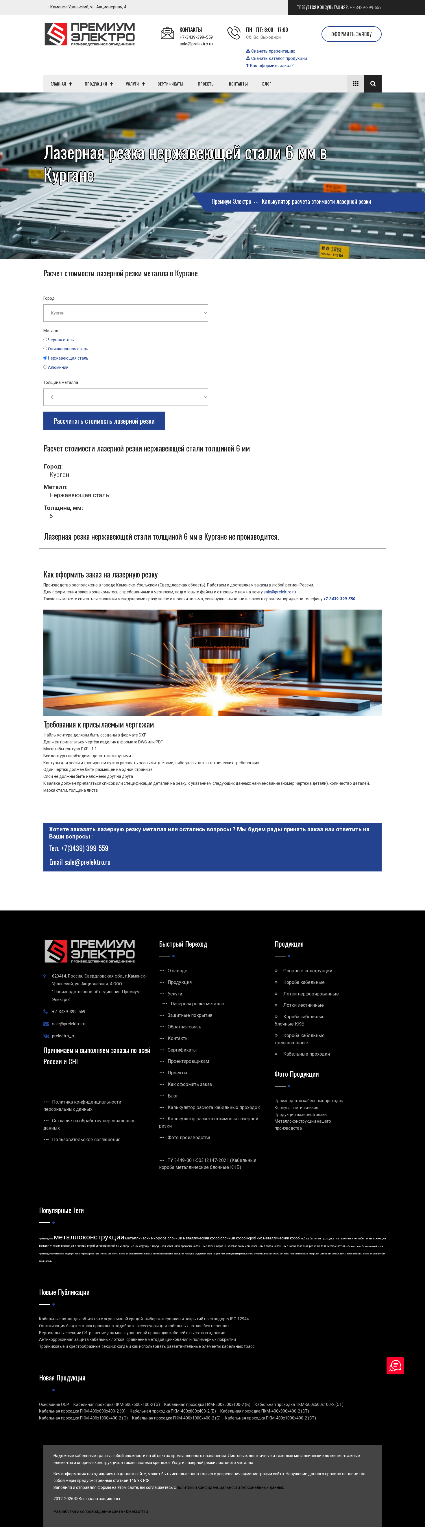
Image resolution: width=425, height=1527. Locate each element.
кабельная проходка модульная (190, 1253)
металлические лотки (331, 1246)
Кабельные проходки (306, 1054)
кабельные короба (355, 1246)
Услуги (175, 994)
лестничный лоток (374, 1246)
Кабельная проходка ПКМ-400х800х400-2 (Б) (173, 1411)
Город (49, 298)
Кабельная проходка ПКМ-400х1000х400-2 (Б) (176, 1418)
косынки (211, 1253)
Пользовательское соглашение (86, 1139)
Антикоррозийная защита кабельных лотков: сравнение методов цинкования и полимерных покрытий (137, 1339)
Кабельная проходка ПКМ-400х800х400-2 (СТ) (264, 1411)
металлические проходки (56, 1245)
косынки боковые (299, 1253)
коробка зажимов (239, 1246)
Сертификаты (182, 1050)
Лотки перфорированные (311, 994)
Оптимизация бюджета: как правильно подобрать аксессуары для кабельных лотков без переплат (134, 1326)
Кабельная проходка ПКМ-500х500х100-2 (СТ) (299, 1404)
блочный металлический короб (193, 1238)
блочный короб (232, 1238)
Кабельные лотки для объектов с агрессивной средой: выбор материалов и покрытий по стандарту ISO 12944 (144, 1319)
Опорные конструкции (307, 970)
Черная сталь (61, 340)
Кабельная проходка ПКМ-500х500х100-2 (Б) (207, 1404)
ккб (302, 1238)
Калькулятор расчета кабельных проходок (214, 1107)
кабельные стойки (109, 1253)
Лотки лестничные (303, 1005)
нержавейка (166, 1253)
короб (219, 1246)
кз (225, 1246)
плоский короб (85, 1245)
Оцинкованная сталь (68, 349)
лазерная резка (306, 1246)
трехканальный (354, 1253)
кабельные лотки (204, 1246)
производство (46, 1238)
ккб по (156, 1253)
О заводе (177, 970)
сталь (250, 1253)
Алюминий (58, 367)
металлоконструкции (89, 1237)
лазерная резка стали (374, 1253)
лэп (317, 1253)
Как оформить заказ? (271, 65)
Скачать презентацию (272, 51)
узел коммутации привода (234, 1253)
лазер (312, 1253)
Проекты (177, 1073)
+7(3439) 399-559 (84, 848)
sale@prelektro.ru (196, 44)
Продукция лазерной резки (301, 1114)
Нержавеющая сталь (68, 358)
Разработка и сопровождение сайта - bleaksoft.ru (100, 1511)
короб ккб (254, 1238)
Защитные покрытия (190, 1015)
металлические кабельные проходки (360, 1238)
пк (329, 1253)
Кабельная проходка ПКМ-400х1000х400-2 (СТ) (270, 1418)
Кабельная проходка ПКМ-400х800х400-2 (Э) (82, 1411)
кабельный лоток (262, 1246)
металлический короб (281, 1238)
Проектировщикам (188, 1061)
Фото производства (189, 1137)
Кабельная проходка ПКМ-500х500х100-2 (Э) (116, 1404)
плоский (148, 1253)
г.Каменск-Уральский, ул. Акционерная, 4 (87, 7)
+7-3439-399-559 (366, 7)
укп (218, 1253)
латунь (342, 1253)
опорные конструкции (137, 1246)
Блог (173, 1096)
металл (335, 1253)
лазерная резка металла (131, 1253)
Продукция (180, 982)
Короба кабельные (304, 982)
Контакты (178, 1038)
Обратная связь (184, 1027)
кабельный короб (285, 1246)
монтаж (324, 1253)
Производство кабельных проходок (309, 1100)
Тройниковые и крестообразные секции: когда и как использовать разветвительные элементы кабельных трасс (146, 1346)
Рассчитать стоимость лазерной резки (104, 420)
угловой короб (105, 1245)
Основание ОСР (54, 1404)
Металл (50, 330)
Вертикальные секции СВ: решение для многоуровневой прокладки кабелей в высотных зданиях (132, 1332)
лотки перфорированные (87, 1253)
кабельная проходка (320, 1238)
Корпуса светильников (296, 1107)
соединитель (45, 1261)
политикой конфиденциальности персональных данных (230, 1487)
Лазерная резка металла (197, 1003)
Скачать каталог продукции (278, 58)
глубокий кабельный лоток (276, 1253)
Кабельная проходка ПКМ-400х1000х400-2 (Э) (83, 1418)
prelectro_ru (63, 1036)
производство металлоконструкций (56, 1253)
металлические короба (146, 1238)
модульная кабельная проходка (172, 1246)
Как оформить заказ (190, 1084)
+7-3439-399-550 (339, 599)
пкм (119, 1245)
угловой (258, 1253)
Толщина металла (60, 382)
